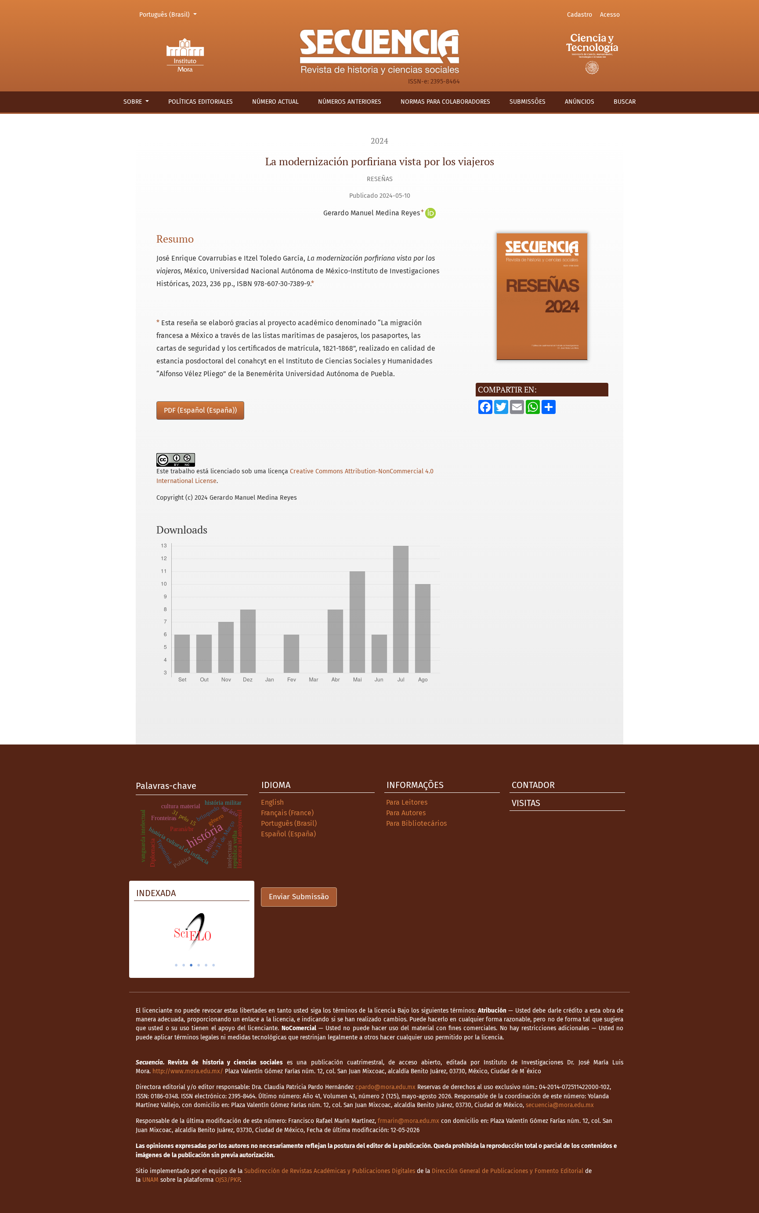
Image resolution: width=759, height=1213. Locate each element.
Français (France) (287, 813)
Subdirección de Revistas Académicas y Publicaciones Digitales (329, 1171)
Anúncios (579, 101)
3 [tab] (191, 965)
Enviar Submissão (299, 896)
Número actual (275, 101)
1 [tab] (176, 965)
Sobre (133, 101)
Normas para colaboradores (445, 101)
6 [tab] (213, 965)
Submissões (528, 101)
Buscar (625, 101)
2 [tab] (183, 965)
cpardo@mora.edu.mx (385, 1087)
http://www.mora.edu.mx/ (187, 1071)
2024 (379, 141)
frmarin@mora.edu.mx (408, 1121)
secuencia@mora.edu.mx (560, 1105)
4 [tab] (198, 965)
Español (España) (288, 834)
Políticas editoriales (200, 101)
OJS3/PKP (227, 1180)
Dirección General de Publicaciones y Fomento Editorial (507, 1171)
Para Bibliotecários (416, 823)
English (272, 802)
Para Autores (406, 813)
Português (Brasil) (169, 14)
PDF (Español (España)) (200, 410)
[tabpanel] (192, 931)
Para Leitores (406, 802)
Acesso (610, 14)
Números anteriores (349, 101)
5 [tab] (206, 965)
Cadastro (579, 14)
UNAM (150, 1180)
